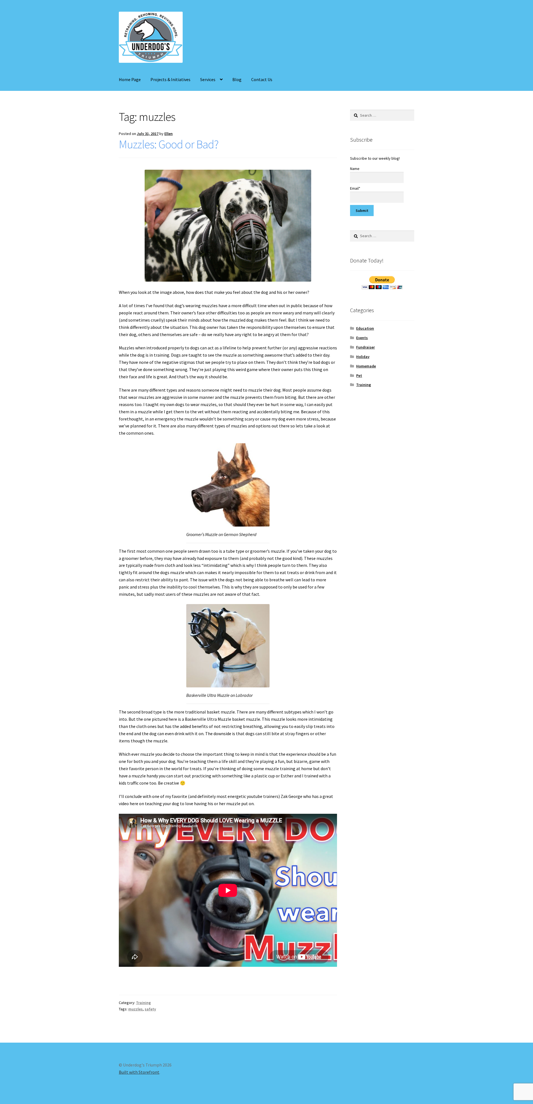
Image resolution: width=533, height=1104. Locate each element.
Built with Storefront (139, 1072)
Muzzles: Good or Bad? (168, 144)
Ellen (168, 133)
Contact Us (261, 79)
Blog (237, 79)
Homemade (366, 366)
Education (365, 328)
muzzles (135, 1009)
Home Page (130, 79)
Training (143, 1002)
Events (362, 337)
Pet (359, 375)
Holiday (362, 356)
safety (150, 1009)
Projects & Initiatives (170, 79)
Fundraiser (365, 347)
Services (207, 79)
